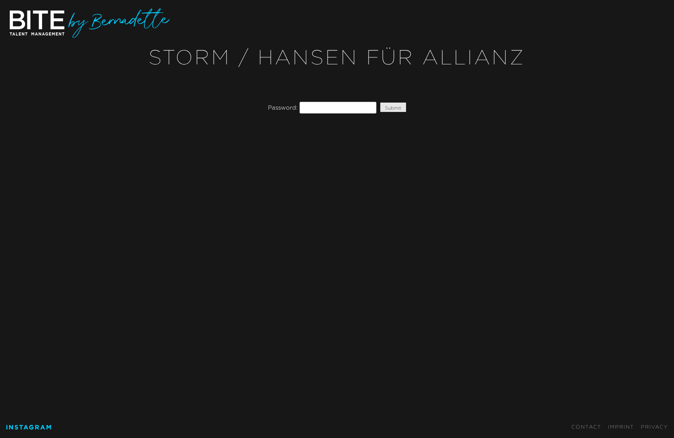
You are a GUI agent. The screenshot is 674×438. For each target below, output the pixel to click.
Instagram (29, 427)
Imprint (621, 426)
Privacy (654, 426)
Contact (586, 426)
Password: (284, 107)
